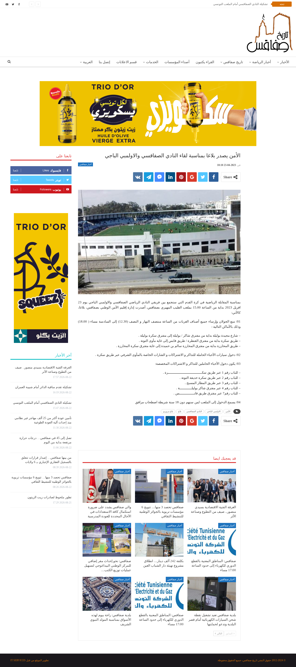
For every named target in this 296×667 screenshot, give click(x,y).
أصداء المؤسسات (176, 62)
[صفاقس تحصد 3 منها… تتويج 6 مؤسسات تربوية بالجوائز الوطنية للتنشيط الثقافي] (159, 486)
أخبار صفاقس (85, 164)
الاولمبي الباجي (214, 411)
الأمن (228, 411)
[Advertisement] (159, 433)
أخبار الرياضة (261, 62)
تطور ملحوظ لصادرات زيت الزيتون (50, 497)
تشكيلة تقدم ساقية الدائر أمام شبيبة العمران (43, 387)
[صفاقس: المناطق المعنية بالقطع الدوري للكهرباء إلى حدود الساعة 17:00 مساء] (211, 540)
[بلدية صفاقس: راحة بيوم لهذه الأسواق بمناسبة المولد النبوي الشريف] (107, 594)
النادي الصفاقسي (194, 411)
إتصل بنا (104, 62)
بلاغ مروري (168, 411)
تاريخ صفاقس (233, 62)
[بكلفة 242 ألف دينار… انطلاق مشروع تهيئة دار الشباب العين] (159, 540)
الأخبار (284, 62)
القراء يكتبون (205, 62)
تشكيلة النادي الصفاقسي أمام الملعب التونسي (240, 4)
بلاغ (179, 411)
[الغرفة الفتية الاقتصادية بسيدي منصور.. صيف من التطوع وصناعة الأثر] (211, 486)
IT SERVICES (18, 660)
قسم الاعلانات (126, 62)
